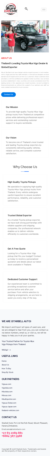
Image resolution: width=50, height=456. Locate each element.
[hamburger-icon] (43, 9)
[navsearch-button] (25, 9)
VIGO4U (5, 350)
